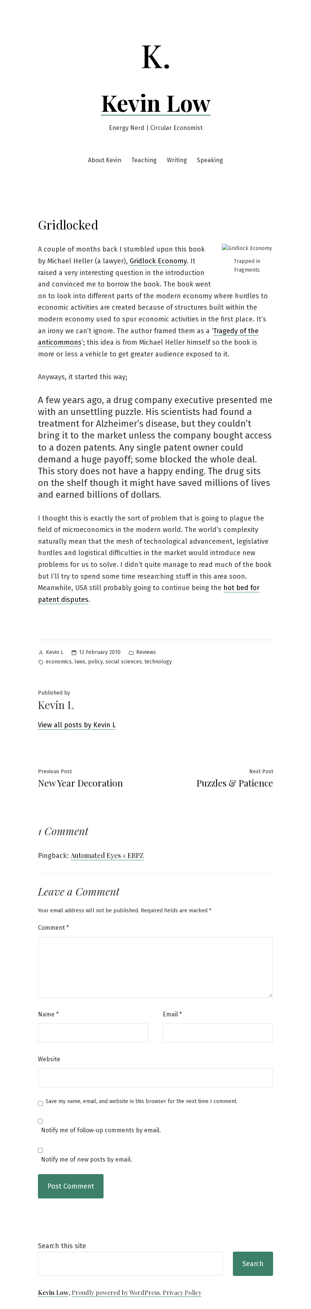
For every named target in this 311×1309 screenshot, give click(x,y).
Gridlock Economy (158, 261)
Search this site (62, 1246)
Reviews (146, 652)
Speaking (210, 160)
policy (95, 661)
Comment (53, 927)
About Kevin (104, 160)
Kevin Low (155, 102)
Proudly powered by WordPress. (117, 1292)
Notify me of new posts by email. (86, 1160)
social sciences (123, 661)
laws (79, 661)
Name (48, 1014)
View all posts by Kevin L (77, 725)
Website (49, 1059)
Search (253, 1264)
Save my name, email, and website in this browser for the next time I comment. (141, 1101)
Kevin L (54, 652)
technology (158, 661)
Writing (177, 160)
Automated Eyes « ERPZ (107, 855)
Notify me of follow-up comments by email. (101, 1130)
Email (172, 1014)
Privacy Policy (182, 1292)
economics (59, 661)
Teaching (144, 160)
